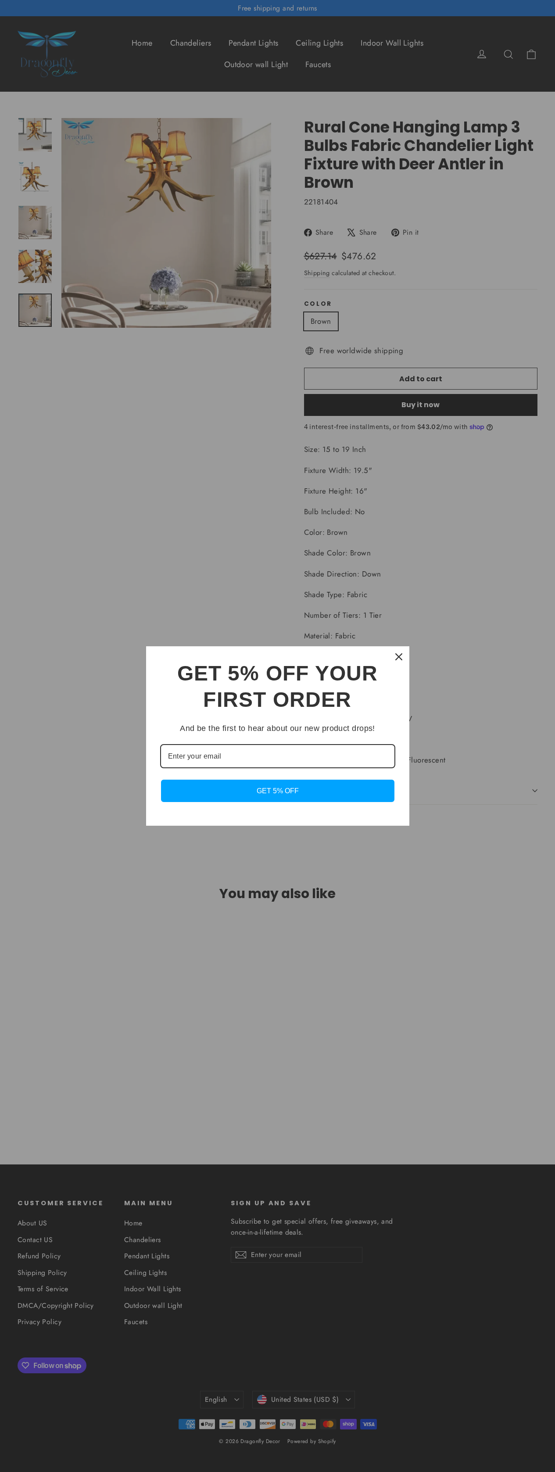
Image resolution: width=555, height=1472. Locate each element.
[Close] (398, 656)
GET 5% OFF (278, 791)
